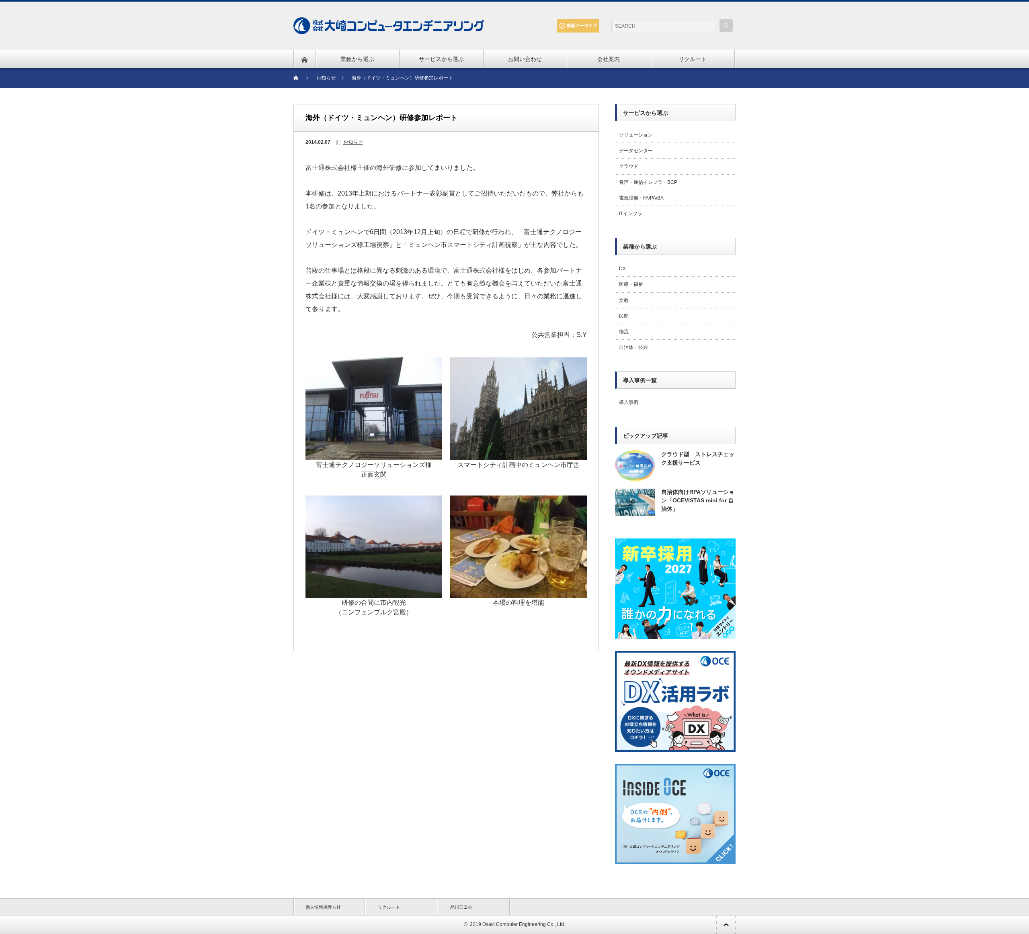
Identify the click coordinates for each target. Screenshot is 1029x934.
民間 (624, 316)
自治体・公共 (633, 347)
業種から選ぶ (357, 59)
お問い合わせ (525, 59)
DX (622, 268)
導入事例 (628, 402)
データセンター (636, 150)
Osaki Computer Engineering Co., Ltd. (523, 924)
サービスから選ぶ (441, 59)
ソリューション (636, 135)
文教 (624, 300)
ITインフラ (630, 213)
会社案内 (608, 59)
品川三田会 (461, 907)
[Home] (300, 78)
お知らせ (353, 142)
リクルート (692, 59)
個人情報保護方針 (323, 907)
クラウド (628, 166)
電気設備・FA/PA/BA (641, 198)
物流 (624, 331)
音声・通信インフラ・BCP (648, 182)
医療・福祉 (631, 284)
